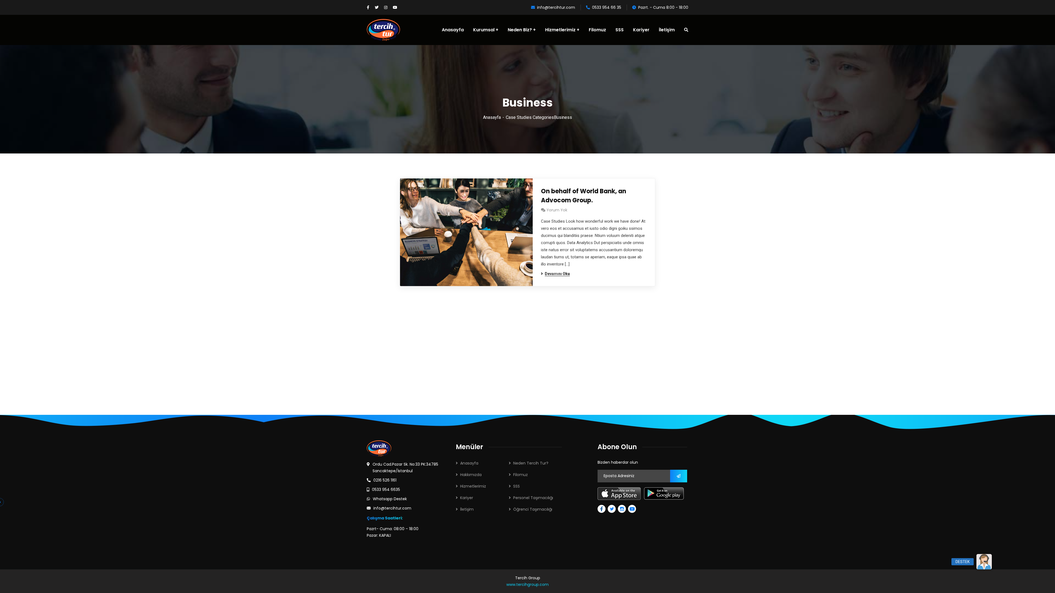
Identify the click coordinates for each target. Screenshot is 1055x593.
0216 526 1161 (384, 480)
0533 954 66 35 (606, 7)
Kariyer (466, 497)
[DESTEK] (984, 561)
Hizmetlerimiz (473, 486)
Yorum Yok (556, 210)
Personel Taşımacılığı (533, 497)
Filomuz (520, 474)
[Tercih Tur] (383, 30)
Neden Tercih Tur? (530, 463)
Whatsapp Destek (390, 499)
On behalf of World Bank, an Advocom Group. (583, 196)
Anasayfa (492, 117)
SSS (516, 486)
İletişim (467, 509)
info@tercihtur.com (556, 7)
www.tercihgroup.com (527, 584)
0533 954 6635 (386, 489)
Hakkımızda (471, 474)
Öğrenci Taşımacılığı (532, 509)
